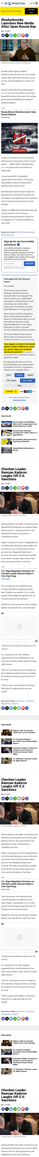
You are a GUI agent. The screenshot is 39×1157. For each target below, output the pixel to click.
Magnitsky (5, 704)
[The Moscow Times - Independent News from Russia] (14, 3)
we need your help (27, 340)
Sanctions (20, 701)
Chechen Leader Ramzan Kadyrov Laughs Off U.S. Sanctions (14, 474)
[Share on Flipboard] (23, 35)
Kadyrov (15, 704)
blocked (4, 93)
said (25, 592)
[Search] (33, 3)
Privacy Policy (21, 268)
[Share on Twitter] (7, 35)
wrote (3, 167)
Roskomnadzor (7, 235)
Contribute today (31, 11)
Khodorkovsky (28, 232)
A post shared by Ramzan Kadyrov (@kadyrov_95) (19, 639)
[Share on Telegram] (11, 35)
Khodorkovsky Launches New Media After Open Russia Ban (18, 23)
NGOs (18, 232)
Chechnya (30, 701)
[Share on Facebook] (3, 35)
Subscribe (29, 264)
